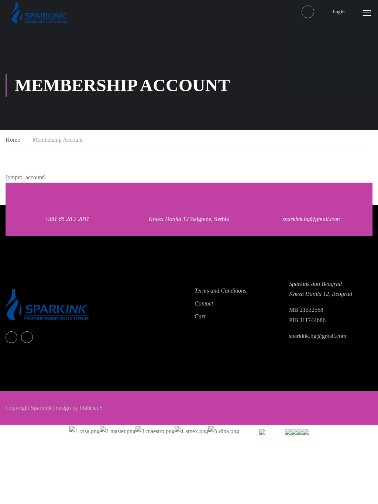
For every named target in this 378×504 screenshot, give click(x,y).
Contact (204, 303)
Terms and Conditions (220, 290)
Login (339, 11)
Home (13, 140)
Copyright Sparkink (29, 408)
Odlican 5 (91, 408)
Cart (200, 316)
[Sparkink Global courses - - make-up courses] (39, 12)
